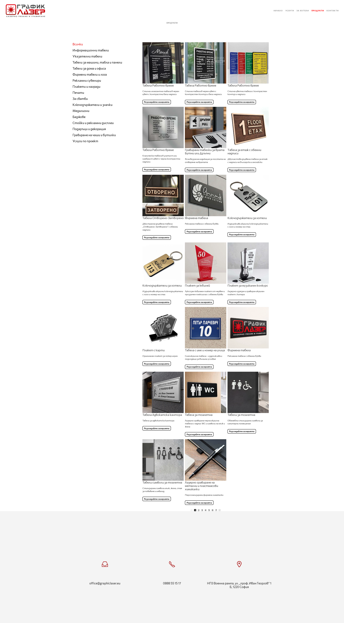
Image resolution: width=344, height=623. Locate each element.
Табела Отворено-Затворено (163, 218)
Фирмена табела (196, 218)
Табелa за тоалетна (198, 414)
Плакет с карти (153, 350)
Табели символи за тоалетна (162, 482)
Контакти (333, 10)
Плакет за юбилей (197, 285)
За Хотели (303, 10)
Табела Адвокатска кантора (162, 414)
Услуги (289, 10)
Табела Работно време (158, 85)
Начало (278, 10)
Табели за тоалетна (241, 414)
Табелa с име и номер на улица (205, 350)
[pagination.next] (219, 510)
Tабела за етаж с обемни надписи (244, 151)
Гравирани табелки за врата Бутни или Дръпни (204, 151)
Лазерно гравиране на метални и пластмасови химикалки (201, 486)
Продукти (317, 10)
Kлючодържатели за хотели (247, 218)
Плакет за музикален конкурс (247, 285)
